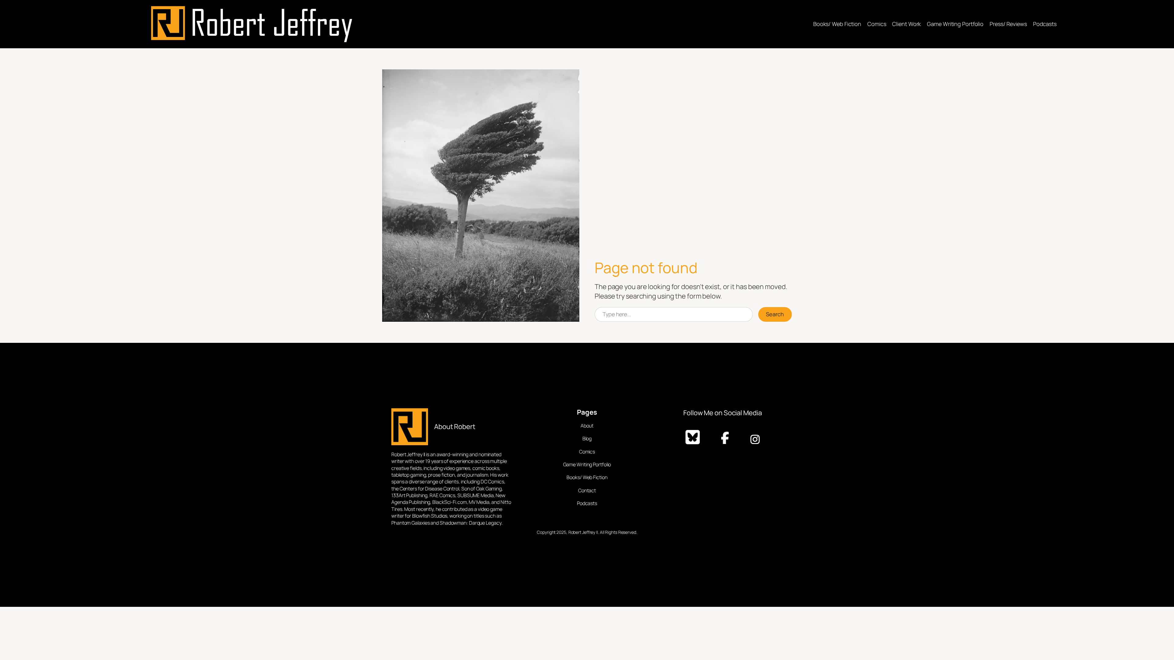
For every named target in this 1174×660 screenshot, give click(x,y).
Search (775, 314)
